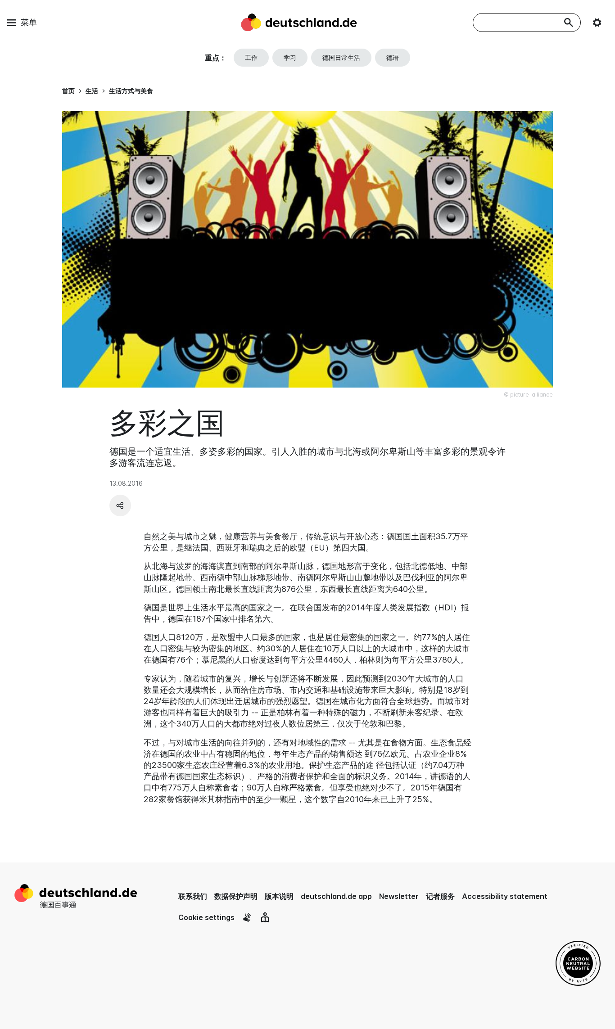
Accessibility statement (504, 896)
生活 (92, 91)
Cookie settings (206, 917)
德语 (392, 57)
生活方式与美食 (131, 91)
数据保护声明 (236, 896)
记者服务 (440, 896)
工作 (251, 57)
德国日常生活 (341, 57)
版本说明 (279, 896)
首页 (68, 91)
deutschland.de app (336, 896)
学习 (290, 57)
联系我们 (192, 896)
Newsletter (399, 896)
